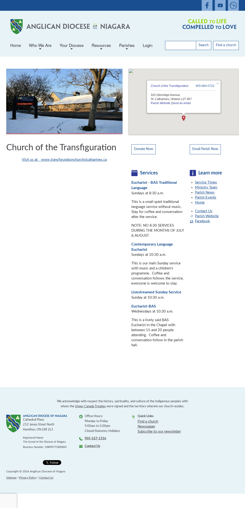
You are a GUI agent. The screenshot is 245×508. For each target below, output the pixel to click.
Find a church (226, 45)
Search (204, 45)
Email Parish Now (205, 149)
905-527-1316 (95, 438)
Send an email (181, 103)
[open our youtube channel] (220, 5)
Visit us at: (31, 160)
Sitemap (11, 477)
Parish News (205, 192)
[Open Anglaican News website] (233, 5)
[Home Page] (69, 27)
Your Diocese (72, 46)
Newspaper (146, 426)
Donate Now (143, 149)
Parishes (127, 46)
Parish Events (205, 197)
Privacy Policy (28, 477)
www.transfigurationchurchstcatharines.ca (74, 160)
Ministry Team (206, 187)
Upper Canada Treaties (90, 406)
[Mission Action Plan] (208, 27)
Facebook (202, 221)
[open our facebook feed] (207, 5)
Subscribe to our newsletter (159, 431)
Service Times (206, 182)
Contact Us (203, 211)
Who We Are (40, 46)
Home (15, 45)
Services (149, 173)
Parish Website (160, 103)
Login (147, 45)
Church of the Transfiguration (169, 86)
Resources (101, 46)
